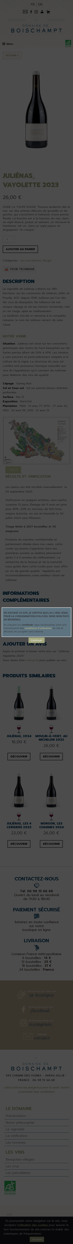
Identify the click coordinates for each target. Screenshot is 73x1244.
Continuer (36, 640)
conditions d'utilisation (38, 628)
